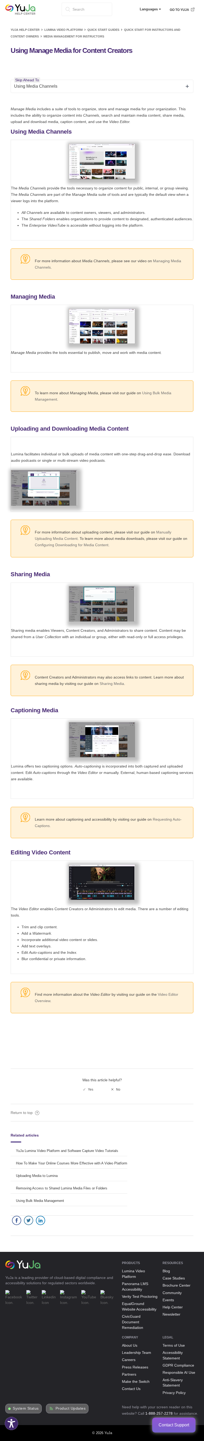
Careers (128, 1360)
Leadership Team (136, 1352)
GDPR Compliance (178, 1365)
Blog (166, 1271)
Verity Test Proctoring (140, 1296)
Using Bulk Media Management (40, 1201)
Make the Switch (136, 1381)
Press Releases (135, 1367)
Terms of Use (174, 1345)
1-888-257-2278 (159, 1413)
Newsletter (171, 1314)
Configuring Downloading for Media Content (71, 545)
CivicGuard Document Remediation (132, 1322)
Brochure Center (176, 1285)
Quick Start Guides (103, 29)
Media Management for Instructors (74, 36)
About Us (129, 1345)
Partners (129, 1374)
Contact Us (131, 1389)
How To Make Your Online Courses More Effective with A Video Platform (71, 1163)
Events (168, 1300)
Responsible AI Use (179, 1372)
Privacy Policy (174, 1393)
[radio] (88, 1089)
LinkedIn (40, 1222)
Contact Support (174, 1425)
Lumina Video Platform (63, 29)
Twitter (29, 1222)
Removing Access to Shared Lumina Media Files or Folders (61, 1188)
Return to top (22, 1113)
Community (172, 1293)
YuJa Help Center (25, 29)
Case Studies (174, 1278)
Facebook (17, 1222)
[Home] (20, 13)
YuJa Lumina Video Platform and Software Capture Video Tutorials (67, 1151)
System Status (26, 1408)
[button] (11, 1423)
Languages (149, 9)
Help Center (173, 1307)
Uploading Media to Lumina (37, 1176)
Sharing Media (112, 683)
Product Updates (71, 1408)
